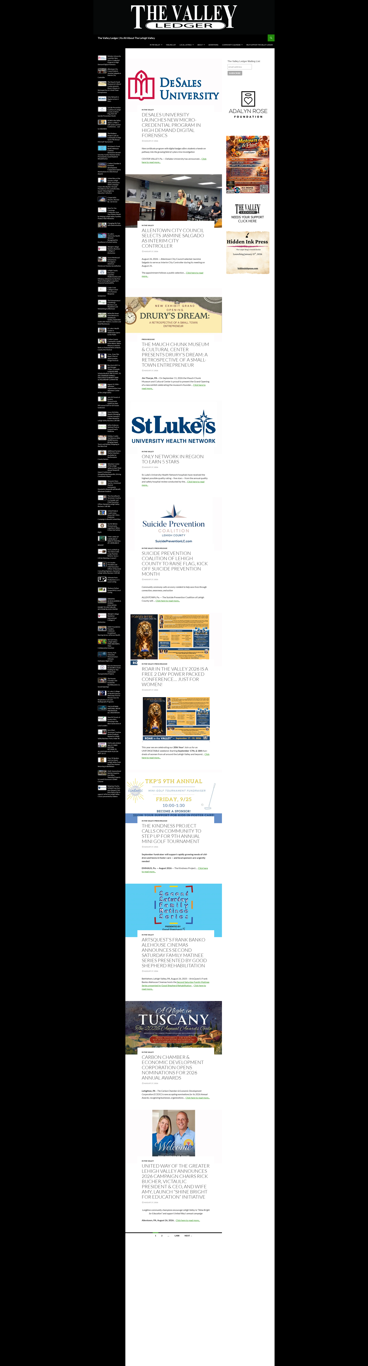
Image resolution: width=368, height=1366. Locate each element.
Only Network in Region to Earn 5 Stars (173, 459)
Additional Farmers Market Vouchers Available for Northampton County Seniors (109, 455)
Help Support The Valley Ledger (259, 45)
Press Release (148, 339)
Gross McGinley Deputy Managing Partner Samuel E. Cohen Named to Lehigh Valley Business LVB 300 (109, 416)
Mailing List (171, 45)
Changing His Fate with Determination (114, 224)
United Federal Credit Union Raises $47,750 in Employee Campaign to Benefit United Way (109, 515)
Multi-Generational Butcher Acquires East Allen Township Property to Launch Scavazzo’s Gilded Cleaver (109, 776)
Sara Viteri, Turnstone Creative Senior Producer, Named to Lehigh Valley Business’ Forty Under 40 (109, 734)
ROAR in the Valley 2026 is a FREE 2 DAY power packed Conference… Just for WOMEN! (175, 676)
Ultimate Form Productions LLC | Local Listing (114, 580)
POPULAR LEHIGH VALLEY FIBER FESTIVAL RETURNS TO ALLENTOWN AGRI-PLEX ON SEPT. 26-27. (109, 748)
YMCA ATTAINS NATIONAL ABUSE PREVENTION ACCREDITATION (114, 709)
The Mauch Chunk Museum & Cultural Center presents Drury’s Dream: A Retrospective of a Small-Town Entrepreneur (175, 354)
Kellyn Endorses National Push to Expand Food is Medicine (113, 428)
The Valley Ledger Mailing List (244, 61)
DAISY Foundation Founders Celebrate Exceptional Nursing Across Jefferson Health (109, 631)
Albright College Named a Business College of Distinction (114, 250)
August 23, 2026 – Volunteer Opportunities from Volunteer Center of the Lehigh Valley (109, 388)
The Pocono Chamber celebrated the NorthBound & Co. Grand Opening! (109, 683)
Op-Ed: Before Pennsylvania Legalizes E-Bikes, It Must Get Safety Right (109, 528)
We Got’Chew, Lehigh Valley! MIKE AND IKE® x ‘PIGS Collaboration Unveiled (109, 644)
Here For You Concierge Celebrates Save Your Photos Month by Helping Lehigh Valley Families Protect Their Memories (109, 213)
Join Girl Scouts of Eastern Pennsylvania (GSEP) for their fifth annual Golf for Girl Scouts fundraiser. (109, 402)
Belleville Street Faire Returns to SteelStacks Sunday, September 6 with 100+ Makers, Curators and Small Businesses (109, 319)
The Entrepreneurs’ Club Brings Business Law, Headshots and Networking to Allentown (109, 305)
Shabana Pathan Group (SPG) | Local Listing (114, 590)
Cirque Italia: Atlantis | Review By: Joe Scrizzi (113, 200)
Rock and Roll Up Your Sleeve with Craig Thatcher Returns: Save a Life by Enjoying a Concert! (108, 554)
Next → (188, 1235)
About (200, 45)
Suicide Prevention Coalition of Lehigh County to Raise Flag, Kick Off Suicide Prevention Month (175, 563)
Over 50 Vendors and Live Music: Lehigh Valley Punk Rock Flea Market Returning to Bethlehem (109, 762)
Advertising (213, 45)
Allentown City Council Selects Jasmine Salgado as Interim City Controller (173, 238)
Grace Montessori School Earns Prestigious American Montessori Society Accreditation (109, 262)
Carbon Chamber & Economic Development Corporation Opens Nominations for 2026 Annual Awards (173, 1067)
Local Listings (186, 45)
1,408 (176, 1235)
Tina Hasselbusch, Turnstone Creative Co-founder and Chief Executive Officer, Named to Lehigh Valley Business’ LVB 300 (109, 501)
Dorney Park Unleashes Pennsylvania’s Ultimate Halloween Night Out (108, 657)
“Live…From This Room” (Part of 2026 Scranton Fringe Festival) (113, 357)
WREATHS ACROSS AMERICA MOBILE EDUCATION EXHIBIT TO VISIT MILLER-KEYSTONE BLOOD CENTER (109, 604)
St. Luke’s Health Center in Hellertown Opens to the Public (114, 331)
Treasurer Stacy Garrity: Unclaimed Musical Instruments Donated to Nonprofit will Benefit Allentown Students (109, 486)
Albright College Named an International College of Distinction (108, 618)
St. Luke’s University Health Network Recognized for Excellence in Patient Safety (109, 238)
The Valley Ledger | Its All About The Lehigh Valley (126, 38)
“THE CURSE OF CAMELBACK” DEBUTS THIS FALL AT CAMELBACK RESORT (109, 541)
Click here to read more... (168, 600)
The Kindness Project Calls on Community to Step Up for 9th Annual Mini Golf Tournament (171, 833)
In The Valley (155, 45)
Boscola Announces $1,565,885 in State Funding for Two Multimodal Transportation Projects (109, 670)
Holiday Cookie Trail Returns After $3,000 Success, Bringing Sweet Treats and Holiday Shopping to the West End (109, 441)
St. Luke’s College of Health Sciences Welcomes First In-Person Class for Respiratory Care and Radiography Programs (109, 696)
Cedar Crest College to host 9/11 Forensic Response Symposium (108, 292)
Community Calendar (231, 45)
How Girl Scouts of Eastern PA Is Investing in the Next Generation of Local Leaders (109, 721)
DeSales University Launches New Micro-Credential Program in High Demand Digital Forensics (171, 125)
